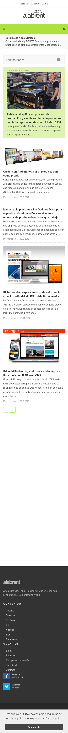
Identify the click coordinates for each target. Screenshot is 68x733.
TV (7, 625)
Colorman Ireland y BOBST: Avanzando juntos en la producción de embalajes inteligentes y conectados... (33, 43)
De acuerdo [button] (34, 727)
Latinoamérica (15, 59)
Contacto (10, 669)
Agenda (10, 629)
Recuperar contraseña (17, 660)
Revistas (10, 620)
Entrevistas (11, 639)
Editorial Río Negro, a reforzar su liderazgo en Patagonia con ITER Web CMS (31, 373)
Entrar (25, 3)
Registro (10, 655)
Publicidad (11, 665)
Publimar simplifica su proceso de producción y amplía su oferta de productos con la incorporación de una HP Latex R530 (34, 118)
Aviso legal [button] (52, 718)
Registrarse (41, 3)
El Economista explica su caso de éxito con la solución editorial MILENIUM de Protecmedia (31, 294)
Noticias (10, 610)
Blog (8, 634)
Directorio (11, 615)
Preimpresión (9, 197)
